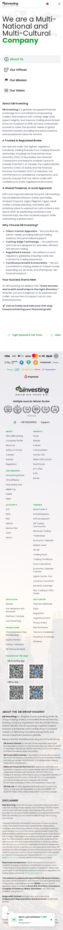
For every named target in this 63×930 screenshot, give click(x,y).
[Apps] (5, 909)
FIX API (36, 549)
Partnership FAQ (14, 484)
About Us (10, 445)
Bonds (36, 478)
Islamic (9, 523)
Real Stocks (39, 464)
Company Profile (14, 440)
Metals (36, 440)
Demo (9, 537)
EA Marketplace (41, 514)
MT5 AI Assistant (41, 518)
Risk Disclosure (40, 627)
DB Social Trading (42, 531)
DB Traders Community (39, 525)
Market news (39, 545)
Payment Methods (42, 603)
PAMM (9, 494)
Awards (9, 459)
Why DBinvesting (14, 435)
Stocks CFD (39, 454)
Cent (8, 532)
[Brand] (10, 4)
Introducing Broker (15, 475)
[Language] (47, 3)
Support (45, 422)
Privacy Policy (40, 622)
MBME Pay (11, 489)
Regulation (11, 464)
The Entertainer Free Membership (16, 633)
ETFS (35, 473)
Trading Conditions (43, 559)
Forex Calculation (42, 563)
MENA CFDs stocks (42, 459)
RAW (8, 514)
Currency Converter (43, 581)
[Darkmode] (53, 3)
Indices (36, 445)
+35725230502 (29, 422)
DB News (37, 641)
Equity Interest (13, 639)
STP (8, 509)
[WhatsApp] (14, 422)
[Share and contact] (5, 916)
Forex (36, 435)
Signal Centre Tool (42, 576)
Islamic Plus (12, 528)
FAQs (35, 608)
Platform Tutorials (15, 616)
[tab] (31, 59)
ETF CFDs (37, 468)
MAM (8, 498)
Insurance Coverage (43, 636)
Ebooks (9, 603)
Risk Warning (12, 857)
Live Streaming (13, 620)
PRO (8, 518)
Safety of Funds (14, 450)
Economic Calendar (43, 540)
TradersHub (39, 535)
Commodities (40, 450)
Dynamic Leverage (42, 585)
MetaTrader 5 (40, 509)
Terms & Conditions (43, 632)
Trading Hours (40, 554)
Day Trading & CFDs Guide (43, 592)
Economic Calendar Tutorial (43, 570)
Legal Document (41, 618)
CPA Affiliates (12, 480)
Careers (10, 454)
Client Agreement (49, 855)
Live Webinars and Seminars (15, 610)
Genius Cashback (15, 644)
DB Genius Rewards (15, 649)
